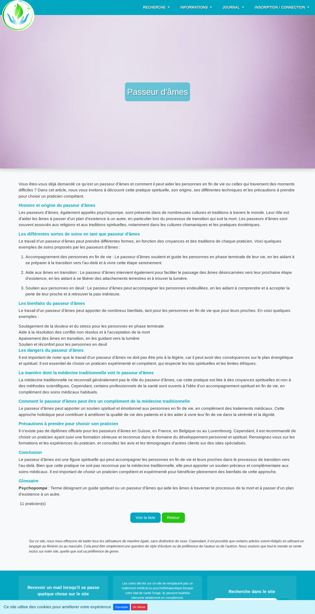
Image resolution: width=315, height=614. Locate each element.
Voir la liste (145, 517)
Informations (194, 7)
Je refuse (139, 607)
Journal (232, 7)
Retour (173, 517)
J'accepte (121, 607)
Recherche (155, 7)
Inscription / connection (280, 7)
